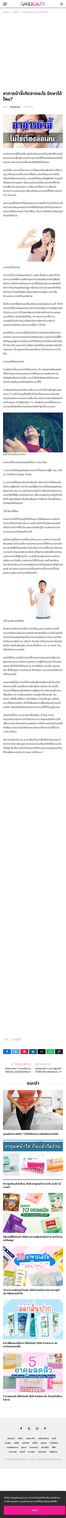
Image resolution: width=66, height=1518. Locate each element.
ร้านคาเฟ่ (13, 1451)
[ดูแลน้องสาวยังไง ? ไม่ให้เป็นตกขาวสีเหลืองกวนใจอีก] (33, 1110)
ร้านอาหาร (33, 1447)
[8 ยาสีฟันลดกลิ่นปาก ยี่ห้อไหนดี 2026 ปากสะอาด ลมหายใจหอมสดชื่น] (33, 1319)
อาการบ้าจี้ (16, 1039)
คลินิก (20, 1438)
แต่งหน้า (25, 1443)
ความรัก (31, 1451)
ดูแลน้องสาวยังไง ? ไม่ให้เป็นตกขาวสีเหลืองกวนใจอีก (30, 1134)
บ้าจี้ (6, 1039)
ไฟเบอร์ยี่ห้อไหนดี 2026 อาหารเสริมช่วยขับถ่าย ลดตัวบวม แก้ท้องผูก (32, 1238)
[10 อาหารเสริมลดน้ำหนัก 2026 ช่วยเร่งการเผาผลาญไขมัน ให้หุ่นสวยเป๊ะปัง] (33, 1266)
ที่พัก (54, 1447)
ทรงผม (8, 1443)
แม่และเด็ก (30, 1438)
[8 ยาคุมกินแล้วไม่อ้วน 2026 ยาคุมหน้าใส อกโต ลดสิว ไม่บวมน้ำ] (33, 1160)
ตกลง (34, 1510)
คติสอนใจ (42, 1451)
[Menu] (5, 4)
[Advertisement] (33, 53)
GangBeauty (15, 106)
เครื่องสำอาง (43, 1438)
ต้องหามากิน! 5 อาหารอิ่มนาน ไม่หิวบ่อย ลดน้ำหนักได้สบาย (18, 1070)
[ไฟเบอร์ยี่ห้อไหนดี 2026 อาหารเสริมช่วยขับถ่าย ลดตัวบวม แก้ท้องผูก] (33, 1213)
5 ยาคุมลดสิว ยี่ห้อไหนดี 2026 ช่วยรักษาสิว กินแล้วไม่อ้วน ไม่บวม (32, 1398)
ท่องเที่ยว (45, 1447)
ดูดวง (23, 1447)
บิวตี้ (54, 1438)
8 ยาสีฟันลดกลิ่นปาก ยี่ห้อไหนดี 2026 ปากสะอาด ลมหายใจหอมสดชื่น (30, 1344)
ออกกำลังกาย (12, 1447)
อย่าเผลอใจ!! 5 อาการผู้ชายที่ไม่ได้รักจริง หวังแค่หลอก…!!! (48, 1070)
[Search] (61, 4)
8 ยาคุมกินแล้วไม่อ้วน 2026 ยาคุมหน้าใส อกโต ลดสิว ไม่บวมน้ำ (32, 1185)
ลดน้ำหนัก (54, 1443)
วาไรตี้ (22, 1451)
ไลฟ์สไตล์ (53, 1451)
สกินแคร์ (11, 1438)
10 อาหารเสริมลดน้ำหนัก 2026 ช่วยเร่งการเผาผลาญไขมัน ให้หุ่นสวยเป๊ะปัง (31, 1291)
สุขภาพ (44, 1443)
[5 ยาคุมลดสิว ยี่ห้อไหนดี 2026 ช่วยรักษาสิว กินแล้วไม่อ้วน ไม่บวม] (33, 1372)
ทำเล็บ (35, 1443)
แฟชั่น (16, 1443)
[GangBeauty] (33, 4)
